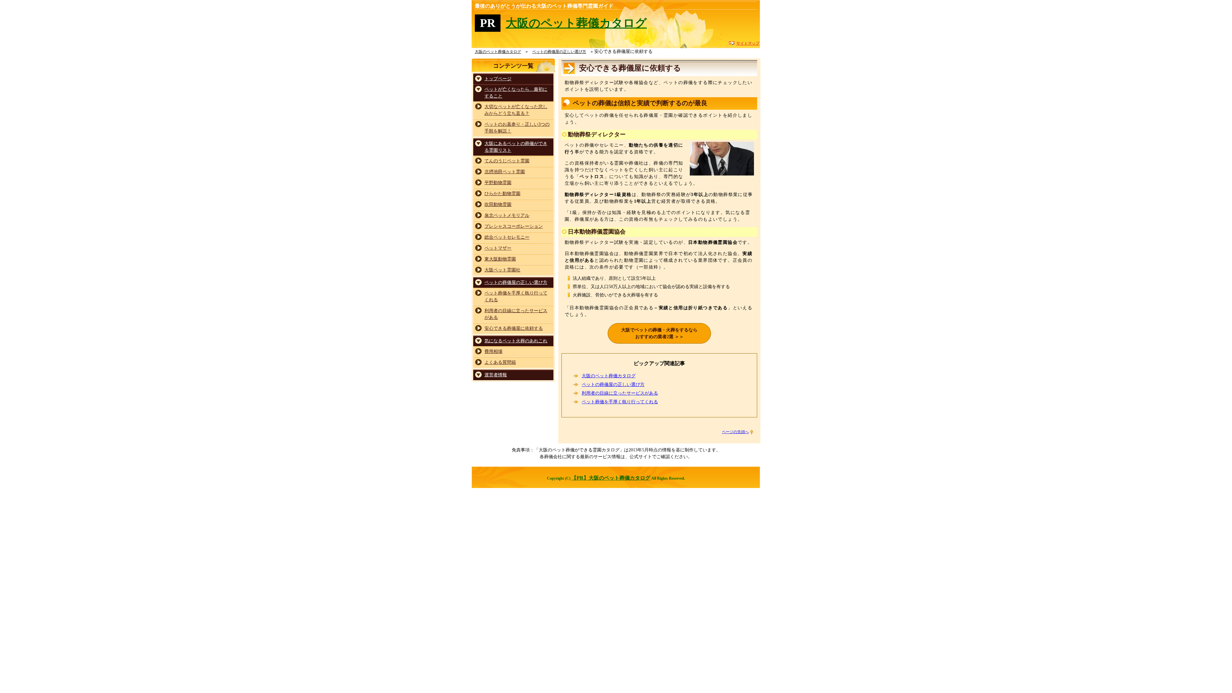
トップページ (497, 78)
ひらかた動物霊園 (502, 193)
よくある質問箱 (500, 362)
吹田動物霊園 (497, 204)
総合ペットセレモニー (506, 237)
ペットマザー (497, 248)
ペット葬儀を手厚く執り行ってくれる (620, 401)
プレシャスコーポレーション (513, 226)
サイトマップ (747, 43)
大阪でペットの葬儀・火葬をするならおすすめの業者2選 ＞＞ (659, 333)
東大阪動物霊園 (500, 259)
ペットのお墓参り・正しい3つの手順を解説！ (517, 127)
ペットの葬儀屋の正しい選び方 (613, 384)
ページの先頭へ (735, 432)
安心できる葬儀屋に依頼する (513, 328)
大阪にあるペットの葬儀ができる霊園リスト (515, 147)
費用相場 (493, 351)
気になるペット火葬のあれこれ (515, 340)
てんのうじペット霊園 (506, 160)
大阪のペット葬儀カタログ (576, 23)
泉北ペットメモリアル (506, 215)
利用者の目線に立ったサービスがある (620, 393)
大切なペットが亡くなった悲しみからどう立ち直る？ (515, 110)
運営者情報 (495, 374)
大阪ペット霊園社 (502, 270)
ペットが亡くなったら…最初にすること (515, 92)
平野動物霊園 (497, 182)
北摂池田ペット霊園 (504, 171)
